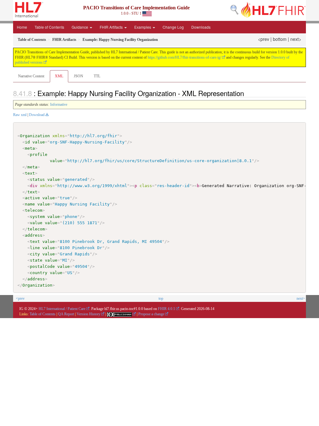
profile (38, 154)
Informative (58, 104)
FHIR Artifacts (112, 27)
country (38, 272)
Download (37, 115)
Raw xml (19, 115)
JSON (78, 76)
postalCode (42, 266)
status (37, 179)
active (32, 198)
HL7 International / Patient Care (62, 309)
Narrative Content (31, 76)
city (35, 254)
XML (59, 76)
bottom (280, 39)
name (30, 204)
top (161, 298)
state (36, 260)
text (30, 173)
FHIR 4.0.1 (166, 309)
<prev (263, 39)
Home (22, 27)
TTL (97, 76)
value (38, 142)
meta (30, 148)
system (37, 216)
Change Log (173, 27)
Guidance (80, 27)
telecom (33, 210)
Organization (35, 135)
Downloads (201, 27)
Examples (143, 27)
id (27, 142)
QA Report (66, 314)
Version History (88, 314)
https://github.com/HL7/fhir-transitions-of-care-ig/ (184, 57)
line (35, 247)
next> (295, 39)
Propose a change (151, 314)
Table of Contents (49, 27)
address (33, 235)
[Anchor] (247, 93)
